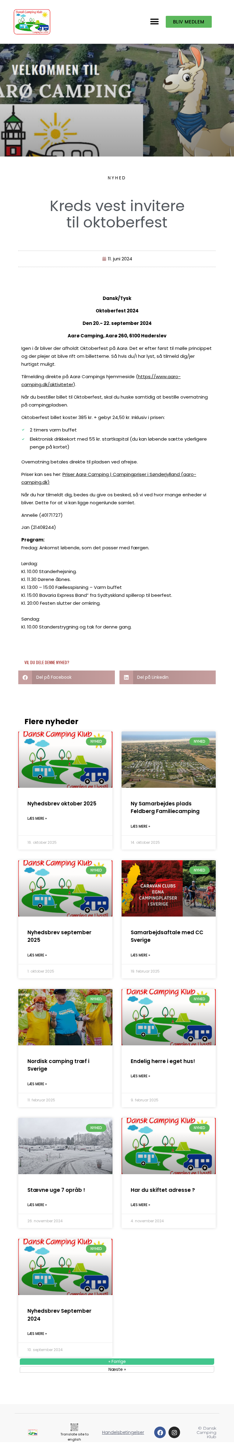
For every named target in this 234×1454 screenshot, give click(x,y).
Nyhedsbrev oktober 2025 (61, 803)
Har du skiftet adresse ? (163, 1190)
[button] (154, 22)
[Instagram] (174, 1432)
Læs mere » (37, 818)
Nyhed (117, 178)
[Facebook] (160, 1432)
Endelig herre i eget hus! (163, 1061)
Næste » (117, 1369)
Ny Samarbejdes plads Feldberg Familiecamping (165, 807)
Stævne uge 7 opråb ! (56, 1190)
